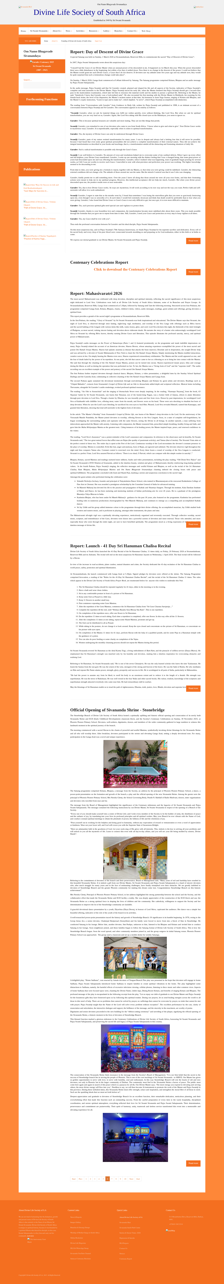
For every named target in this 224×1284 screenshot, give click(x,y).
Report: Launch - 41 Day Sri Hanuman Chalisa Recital (120, 545)
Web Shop (146, 31)
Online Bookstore (76, 1238)
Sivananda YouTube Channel (80, 1253)
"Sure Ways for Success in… (36, 191)
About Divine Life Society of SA (131, 1217)
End (138, 1179)
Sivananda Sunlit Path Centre (130, 1227)
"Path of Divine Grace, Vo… (35, 208)
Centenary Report (126, 1259)
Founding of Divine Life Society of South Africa (76, 41)
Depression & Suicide (127, 1238)
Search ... (28, 80)
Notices (122, 1253)
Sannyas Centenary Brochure (80, 1258)
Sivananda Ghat (125, 1222)
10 (125, 1179)
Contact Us (123, 1248)
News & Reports (76, 1217)
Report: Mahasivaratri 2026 (96, 293)
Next (131, 1179)
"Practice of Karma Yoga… (35, 239)
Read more (193, 241)
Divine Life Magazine (78, 1243)
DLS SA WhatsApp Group (79, 1248)
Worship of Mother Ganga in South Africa (85, 1232)
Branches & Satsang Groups (80, 1227)
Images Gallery (75, 1222)
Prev (80, 1179)
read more (30, 1236)
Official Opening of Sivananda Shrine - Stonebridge (117, 710)
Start (74, 1179)
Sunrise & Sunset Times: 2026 (130, 1233)
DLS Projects (124, 1243)
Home (23, 31)
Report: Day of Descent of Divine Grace (106, 51)
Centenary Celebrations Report (99, 262)
